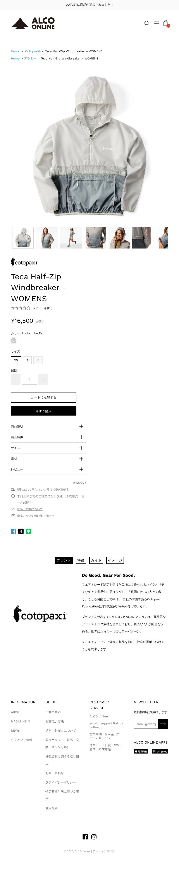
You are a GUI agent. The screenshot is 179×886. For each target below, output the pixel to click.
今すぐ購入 (44, 411)
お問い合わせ (54, 773)
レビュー (17, 469)
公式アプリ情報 (21, 740)
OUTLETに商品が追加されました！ (89, 4)
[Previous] (21, 146)
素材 (14, 458)
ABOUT (16, 712)
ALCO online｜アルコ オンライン (95, 851)
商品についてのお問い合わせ (35, 515)
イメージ (115, 560)
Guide (50, 702)
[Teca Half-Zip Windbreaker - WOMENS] (23, 238)
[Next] (157, 146)
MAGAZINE (19, 721)
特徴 (81, 560)
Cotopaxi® (33, 51)
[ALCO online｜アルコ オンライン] (33, 23)
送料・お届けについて (60, 730)
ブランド (64, 560)
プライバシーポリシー (60, 782)
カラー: (28, 333)
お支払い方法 (54, 721)
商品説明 (17, 426)
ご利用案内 (53, 712)
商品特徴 (17, 437)
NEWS (15, 730)
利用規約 (51, 808)
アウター (30, 58)
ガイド (96, 560)
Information (23, 702)
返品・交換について (30, 509)
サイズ (15, 351)
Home (15, 51)
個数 (14, 370)
